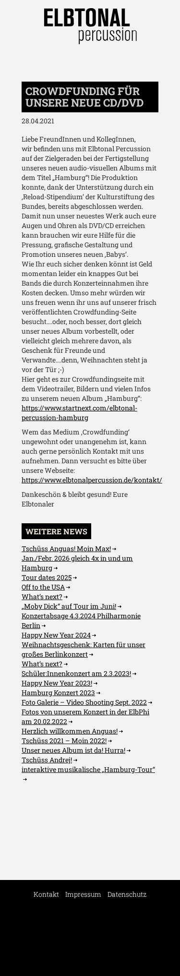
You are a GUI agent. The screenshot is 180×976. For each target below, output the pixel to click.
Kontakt (46, 894)
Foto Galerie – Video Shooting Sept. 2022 (84, 702)
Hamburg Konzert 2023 (58, 692)
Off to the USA (43, 586)
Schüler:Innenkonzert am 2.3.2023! (76, 673)
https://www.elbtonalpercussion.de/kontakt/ (92, 479)
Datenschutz (127, 894)
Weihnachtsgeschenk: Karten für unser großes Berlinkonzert (83, 649)
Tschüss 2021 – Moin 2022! (64, 740)
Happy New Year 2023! (57, 682)
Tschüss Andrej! (47, 759)
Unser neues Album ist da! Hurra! (73, 750)
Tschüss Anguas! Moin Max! (66, 548)
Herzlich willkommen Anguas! (70, 730)
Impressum (83, 894)
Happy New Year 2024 (56, 634)
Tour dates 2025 (47, 577)
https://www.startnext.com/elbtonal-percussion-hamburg (79, 412)
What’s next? (42, 596)
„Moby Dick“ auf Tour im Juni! (69, 606)
